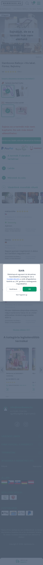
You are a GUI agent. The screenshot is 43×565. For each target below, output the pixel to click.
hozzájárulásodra (13, 279)
